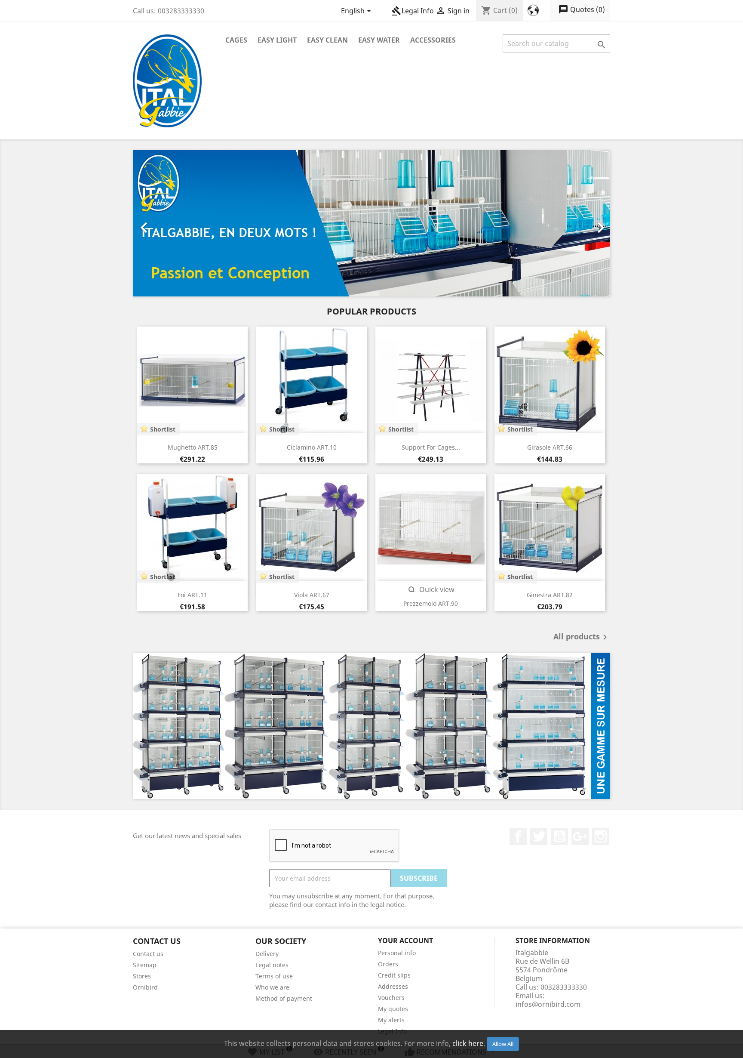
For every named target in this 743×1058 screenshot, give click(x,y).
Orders (388, 964)
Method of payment (283, 998)
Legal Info (412, 10)
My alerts (391, 1020)
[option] (371, 223)
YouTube (559, 836)
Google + (580, 836)
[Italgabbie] (371, 726)
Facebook (518, 836)
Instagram (600, 836)
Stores (142, 976)
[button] (169, 223)
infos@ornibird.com (548, 1004)
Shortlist (162, 429)
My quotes (393, 1009)
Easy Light (277, 40)
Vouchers (391, 997)
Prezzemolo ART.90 (430, 603)
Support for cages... (431, 447)
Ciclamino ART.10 (312, 447)
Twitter (538, 836)
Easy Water (379, 40)
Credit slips (394, 975)
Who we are (272, 987)
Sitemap (145, 965)
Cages (236, 40)
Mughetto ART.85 (193, 447)
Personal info (397, 953)
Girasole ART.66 (549, 447)
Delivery (267, 954)
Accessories (433, 40)
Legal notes (272, 965)
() (581, 9)
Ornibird (145, 987)
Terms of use (274, 976)
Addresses (393, 986)
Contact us (148, 954)
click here (467, 1043)
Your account (405, 940)
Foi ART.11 (192, 595)
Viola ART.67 (311, 595)
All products (581, 637)
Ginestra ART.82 (550, 595)
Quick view (430, 589)
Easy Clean (327, 40)
